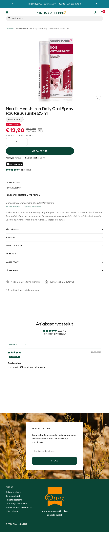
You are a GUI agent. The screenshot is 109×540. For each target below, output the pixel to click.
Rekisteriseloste (14, 500)
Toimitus (11, 254)
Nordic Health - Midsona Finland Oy (24, 206)
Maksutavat (12, 262)
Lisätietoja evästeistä (17, 503)
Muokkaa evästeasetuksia (19, 507)
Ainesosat (11, 237)
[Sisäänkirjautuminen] (96, 12)
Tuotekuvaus (13, 182)
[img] (14, 352)
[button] (12, 170)
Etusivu (10, 29)
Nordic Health (15, 119)
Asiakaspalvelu (13, 492)
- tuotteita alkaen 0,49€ (69, 4)
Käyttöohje (12, 229)
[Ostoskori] (101, 12)
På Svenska (12, 270)
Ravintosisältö (14, 246)
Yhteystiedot (12, 511)
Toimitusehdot (13, 496)
